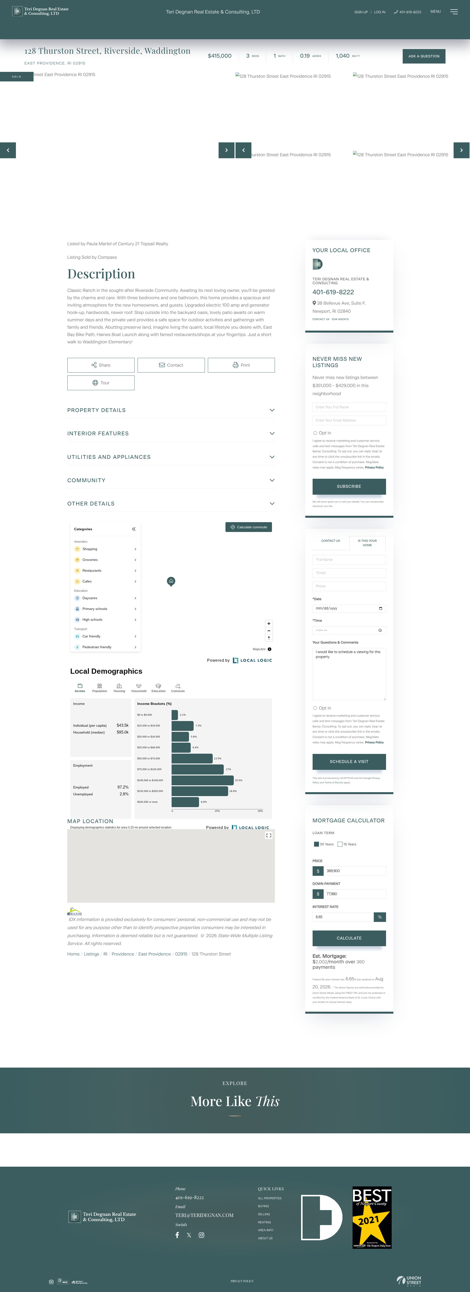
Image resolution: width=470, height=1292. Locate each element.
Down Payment (327, 884)
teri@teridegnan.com (204, 1215)
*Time (317, 621)
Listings (91, 954)
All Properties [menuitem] (270, 1198)
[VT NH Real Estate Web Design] (409, 1281)
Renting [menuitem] (264, 1222)
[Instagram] (201, 1235)
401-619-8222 (410, 12)
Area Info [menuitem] (265, 1230)
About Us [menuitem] (265, 1238)
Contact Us (321, 319)
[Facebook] (177, 1235)
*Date (317, 599)
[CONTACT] (424, 56)
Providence (123, 954)
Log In (379, 12)
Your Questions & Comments (335, 642)
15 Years (349, 844)
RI (105, 954)
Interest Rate (326, 907)
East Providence (155, 954)
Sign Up (361, 12)
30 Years (327, 844)
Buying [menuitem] (263, 1206)
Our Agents (340, 319)
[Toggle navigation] (444, 11)
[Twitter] (189, 1235)
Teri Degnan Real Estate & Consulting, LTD (213, 12)
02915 (181, 954)
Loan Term (324, 833)
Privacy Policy (374, 467)
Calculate (349, 938)
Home (73, 954)
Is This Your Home (367, 543)
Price (318, 861)
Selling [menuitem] (264, 1214)
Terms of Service (334, 782)
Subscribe (349, 486)
